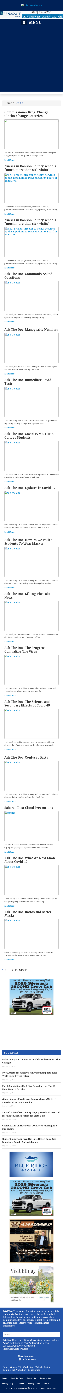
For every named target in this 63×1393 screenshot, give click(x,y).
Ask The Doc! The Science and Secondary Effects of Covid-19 (27, 703)
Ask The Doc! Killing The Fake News (27, 595)
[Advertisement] (31, 58)
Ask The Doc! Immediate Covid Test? (27, 381)
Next (23, 970)
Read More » (10, 160)
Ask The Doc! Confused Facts (26, 757)
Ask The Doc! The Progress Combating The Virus (24, 649)
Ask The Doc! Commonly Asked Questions (28, 275)
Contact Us (31, 1378)
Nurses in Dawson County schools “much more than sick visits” (30, 168)
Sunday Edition (34, 1384)
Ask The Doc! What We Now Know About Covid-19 (29, 860)
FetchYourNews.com (13, 1340)
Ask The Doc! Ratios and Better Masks (27, 913)
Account (20, 1384)
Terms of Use (45, 1378)
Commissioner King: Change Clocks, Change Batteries (26, 114)
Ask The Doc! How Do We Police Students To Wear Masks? (28, 541)
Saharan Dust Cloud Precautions (28, 808)
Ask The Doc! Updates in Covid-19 (29, 488)
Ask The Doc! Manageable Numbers (31, 329)
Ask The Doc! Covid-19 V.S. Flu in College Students (29, 435)
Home (8, 103)
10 (16, 970)
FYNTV (46, 1384)
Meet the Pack (17, 1378)
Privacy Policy (7, 1384)
